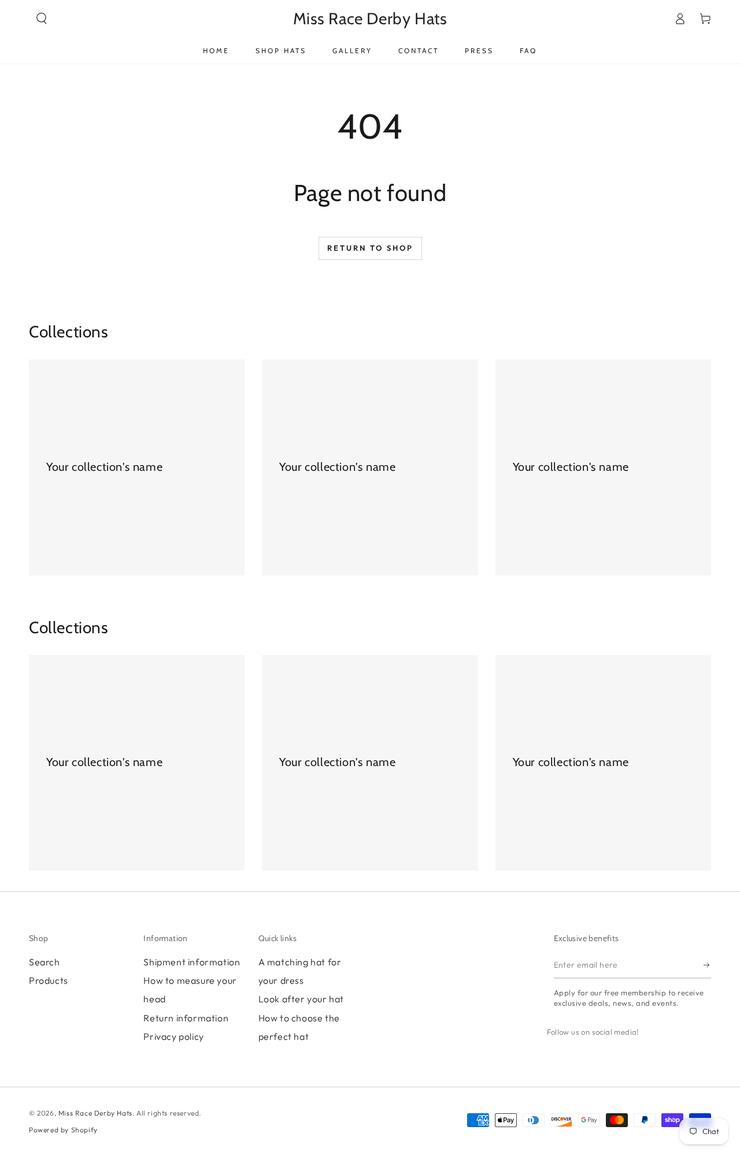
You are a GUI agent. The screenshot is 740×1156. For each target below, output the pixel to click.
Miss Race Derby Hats (95, 1113)
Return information (185, 1018)
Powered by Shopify (63, 1129)
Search (44, 962)
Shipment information (191, 962)
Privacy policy (173, 1036)
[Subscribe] (707, 965)
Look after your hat (301, 999)
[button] (41, 18)
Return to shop (370, 247)
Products (48, 980)
